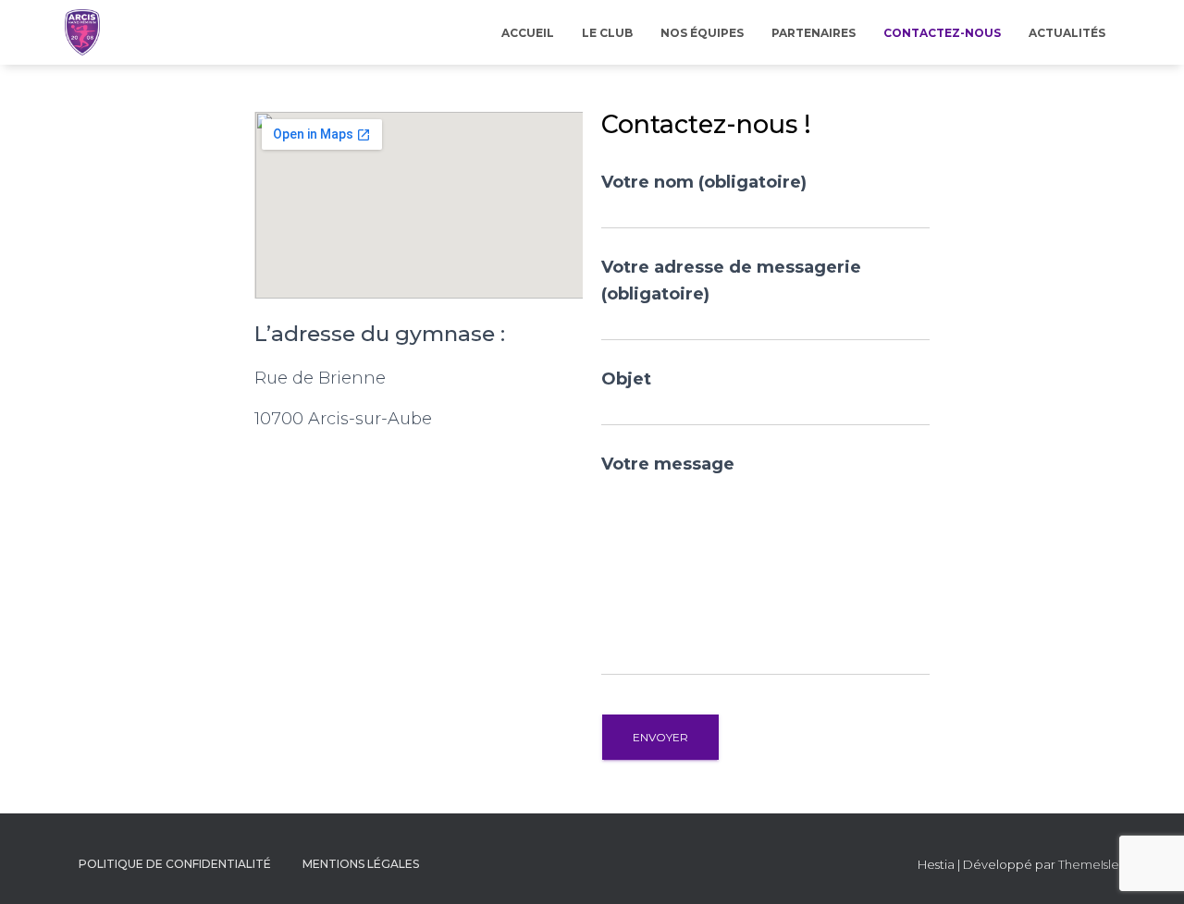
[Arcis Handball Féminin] (82, 32)
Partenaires (813, 33)
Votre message (667, 464)
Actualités (1067, 33)
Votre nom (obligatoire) (704, 182)
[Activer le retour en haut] (1147, 867)
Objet (626, 379)
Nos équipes (702, 33)
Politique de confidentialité (175, 864)
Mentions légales (360, 864)
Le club (607, 33)
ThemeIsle (1088, 864)
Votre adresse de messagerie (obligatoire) (731, 280)
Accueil (527, 33)
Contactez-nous (942, 33)
